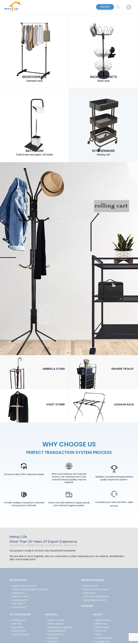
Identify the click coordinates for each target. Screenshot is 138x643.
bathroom (18, 580)
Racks (97, 614)
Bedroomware (92, 580)
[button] (105, 7)
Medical (51, 614)
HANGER (87, 606)
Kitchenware (20, 614)
